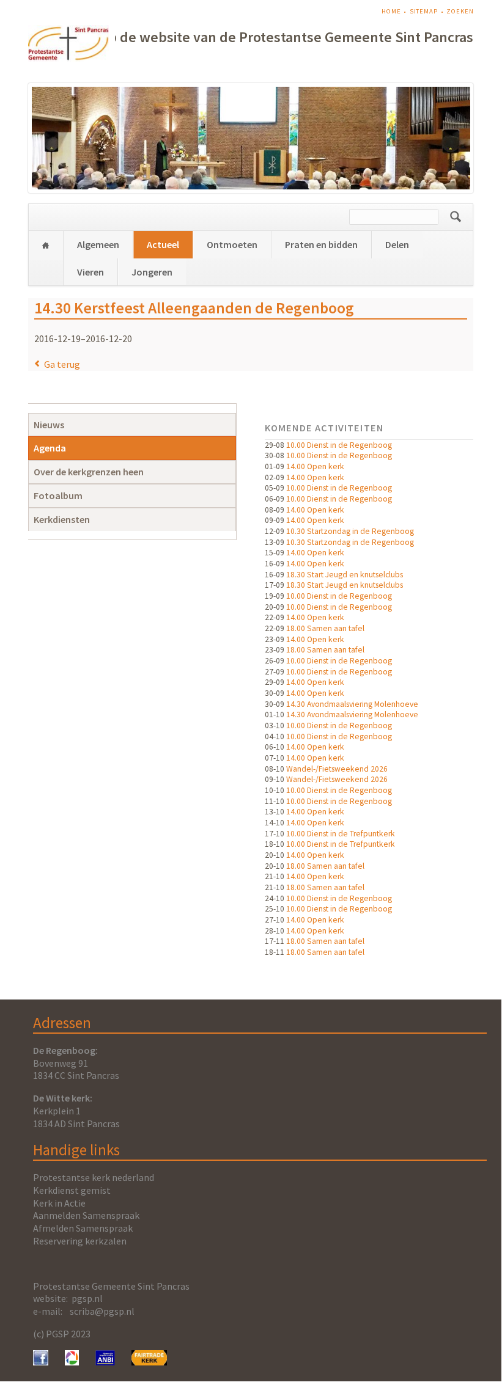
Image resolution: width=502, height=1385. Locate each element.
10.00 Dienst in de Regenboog (339, 445)
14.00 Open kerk (315, 466)
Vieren (90, 272)
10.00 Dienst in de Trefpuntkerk (340, 833)
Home (391, 11)
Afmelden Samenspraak (83, 1228)
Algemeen (98, 244)
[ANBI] (105, 1362)
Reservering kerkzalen (80, 1241)
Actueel (163, 244)
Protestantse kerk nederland (93, 1177)
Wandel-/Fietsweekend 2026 (337, 769)
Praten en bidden (321, 244)
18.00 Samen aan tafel (325, 628)
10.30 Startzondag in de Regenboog (350, 531)
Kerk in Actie (59, 1203)
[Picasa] (72, 1362)
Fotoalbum (58, 495)
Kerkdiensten (62, 519)
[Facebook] (40, 1362)
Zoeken (459, 11)
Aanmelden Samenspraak (86, 1215)
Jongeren (151, 272)
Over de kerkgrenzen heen (89, 472)
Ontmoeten (232, 244)
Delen (397, 244)
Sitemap (424, 11)
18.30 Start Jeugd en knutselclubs (344, 574)
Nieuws (49, 424)
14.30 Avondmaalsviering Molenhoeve (352, 704)
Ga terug (62, 364)
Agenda (50, 448)
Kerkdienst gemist (72, 1190)
